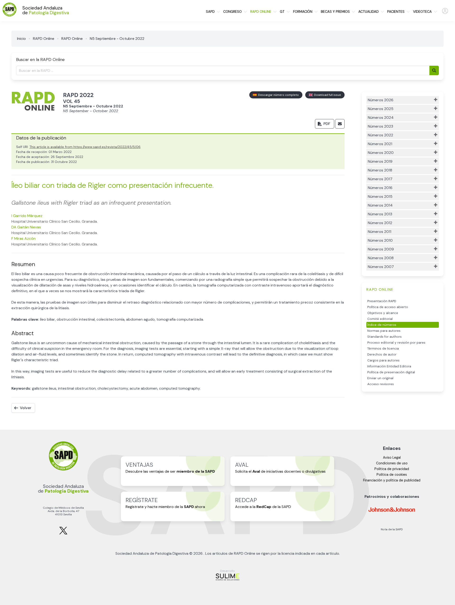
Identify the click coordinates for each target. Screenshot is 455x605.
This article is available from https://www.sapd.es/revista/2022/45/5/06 (85, 147)
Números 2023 (380, 126)
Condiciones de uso (392, 463)
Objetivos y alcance (382, 313)
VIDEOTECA (422, 11)
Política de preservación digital (391, 372)
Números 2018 (380, 170)
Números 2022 (380, 135)
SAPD (210, 11)
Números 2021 (380, 143)
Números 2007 (381, 266)
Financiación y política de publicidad (391, 480)
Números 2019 (380, 161)
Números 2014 (380, 205)
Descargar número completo (278, 95)
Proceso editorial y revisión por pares (396, 343)
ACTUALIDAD (368, 11)
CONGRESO (232, 11)
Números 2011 (379, 231)
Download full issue (327, 95)
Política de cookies (392, 474)
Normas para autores (383, 331)
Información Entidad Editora (389, 366)
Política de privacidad (391, 469)
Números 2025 (380, 108)
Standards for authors (384, 337)
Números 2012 (380, 222)
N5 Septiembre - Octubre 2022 (117, 38)
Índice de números (381, 325)
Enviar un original (380, 378)
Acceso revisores (380, 384)
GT (282, 11)
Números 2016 (380, 187)
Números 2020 (381, 152)
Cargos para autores (383, 360)
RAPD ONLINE (260, 11)
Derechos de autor (381, 354)
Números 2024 (381, 117)
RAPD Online (43, 38)
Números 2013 (380, 214)
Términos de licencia (383, 348)
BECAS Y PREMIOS (335, 11)
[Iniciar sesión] (445, 12)
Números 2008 (381, 257)
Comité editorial (380, 319)
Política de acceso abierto (387, 307)
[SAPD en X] (63, 533)
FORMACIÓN (302, 11)
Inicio (21, 38)
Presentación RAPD (381, 301)
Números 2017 (380, 178)
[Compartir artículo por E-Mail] (340, 124)
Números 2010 (380, 240)
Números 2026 (380, 99)
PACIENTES (396, 11)
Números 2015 (380, 196)
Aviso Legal (392, 457)
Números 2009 (381, 249)
